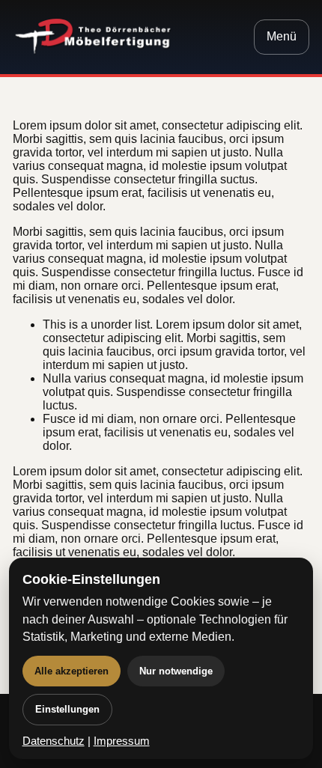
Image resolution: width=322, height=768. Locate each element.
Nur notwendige (176, 671)
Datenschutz (53, 741)
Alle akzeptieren (71, 671)
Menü (282, 36)
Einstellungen (67, 709)
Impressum (122, 741)
